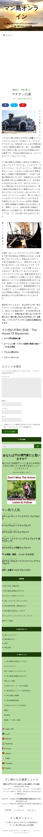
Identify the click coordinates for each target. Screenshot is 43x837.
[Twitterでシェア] (14, 105)
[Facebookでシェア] (5, 105)
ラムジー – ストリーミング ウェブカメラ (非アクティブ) (21, 539)
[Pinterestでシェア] (22, 105)
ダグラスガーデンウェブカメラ (15, 531)
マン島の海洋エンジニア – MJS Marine (17, 690)
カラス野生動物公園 (12, 338)
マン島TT (5, 643)
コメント (5, 376)
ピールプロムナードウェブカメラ (16, 525)
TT (14, 536)
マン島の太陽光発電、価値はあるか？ (14, 606)
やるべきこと (26, 89)
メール (5, 408)
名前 (4, 401)
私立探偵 (7, 715)
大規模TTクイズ (18, 462)
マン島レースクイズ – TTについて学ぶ (15, 601)
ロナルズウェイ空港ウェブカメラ (16, 547)
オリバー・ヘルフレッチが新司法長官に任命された (19, 799)
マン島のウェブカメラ (7, 514)
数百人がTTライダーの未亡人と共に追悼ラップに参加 (21, 784)
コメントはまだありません (22, 98)
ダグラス (4, 530)
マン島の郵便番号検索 (11, 700)
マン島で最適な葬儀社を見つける (13, 591)
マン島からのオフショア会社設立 (15, 705)
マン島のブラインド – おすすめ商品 (16, 686)
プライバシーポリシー (22, 832)
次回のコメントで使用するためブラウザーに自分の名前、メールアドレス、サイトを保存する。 (22, 425)
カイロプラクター (10, 666)
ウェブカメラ (19, 810)
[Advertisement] (21, 62)
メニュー (9, 35)
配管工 (6, 710)
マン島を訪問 (6, 647)
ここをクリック (21, 468)
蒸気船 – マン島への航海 (12, 720)
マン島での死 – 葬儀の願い (11, 586)
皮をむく (15, 89)
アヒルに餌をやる (11, 352)
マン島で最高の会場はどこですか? (13, 611)
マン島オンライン (21, 11)
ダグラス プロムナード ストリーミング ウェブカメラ (21, 562)
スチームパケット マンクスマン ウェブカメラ (21, 517)
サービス (4, 568)
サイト (4, 416)
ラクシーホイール (11, 357)
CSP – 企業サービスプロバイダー (16, 569)
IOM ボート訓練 (7, 621)
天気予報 (8, 810)
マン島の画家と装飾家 (11, 695)
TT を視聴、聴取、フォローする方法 (18, 554)
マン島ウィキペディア (9, 635)
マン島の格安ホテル (8, 639)
